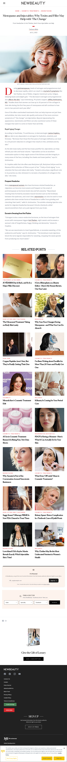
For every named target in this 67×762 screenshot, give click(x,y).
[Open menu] (4, 3)
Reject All (59, 758)
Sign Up (53, 580)
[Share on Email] (6, 621)
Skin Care (6, 358)
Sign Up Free (33, 727)
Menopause (39, 319)
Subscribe (9, 710)
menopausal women (17, 185)
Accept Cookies (47, 758)
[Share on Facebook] (3, 621)
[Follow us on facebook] (5, 674)
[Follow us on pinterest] (10, 674)
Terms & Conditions (9, 701)
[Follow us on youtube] (19, 674)
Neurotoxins (46, 11)
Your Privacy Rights (12, 758)
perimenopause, (24, 88)
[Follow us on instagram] (15, 674)
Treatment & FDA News (12, 280)
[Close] (64, 748)
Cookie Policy (7, 698)
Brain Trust (7, 691)
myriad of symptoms (51, 91)
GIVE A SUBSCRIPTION (33, 659)
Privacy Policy (7, 694)
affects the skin (14, 99)
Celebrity (6, 397)
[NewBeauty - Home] (33, 3)
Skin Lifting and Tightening (14, 319)
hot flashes (33, 220)
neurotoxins (39, 196)
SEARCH (54, 602)
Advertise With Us (8, 688)
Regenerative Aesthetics (45, 434)
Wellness (38, 397)
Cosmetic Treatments (30, 11)
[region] (33, 753)
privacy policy (47, 584)
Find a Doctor (7, 685)
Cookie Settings (10, 704)
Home (17, 11)
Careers (6, 682)
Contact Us (7, 679)
